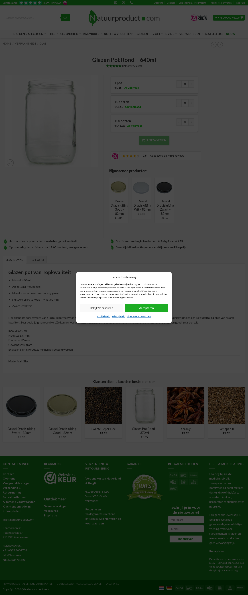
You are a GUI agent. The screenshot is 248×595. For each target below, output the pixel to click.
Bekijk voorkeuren (101, 308)
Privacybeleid (118, 316)
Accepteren (146, 308)
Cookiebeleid (103, 316)
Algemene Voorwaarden (139, 316)
